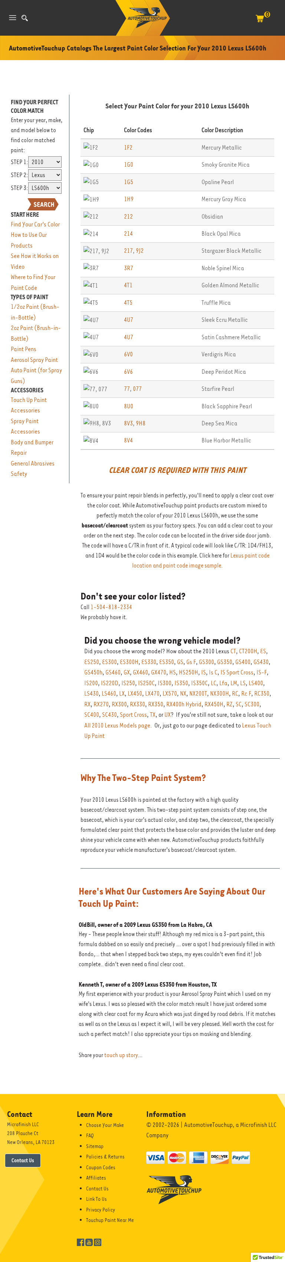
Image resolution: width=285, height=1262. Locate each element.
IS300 (164, 683)
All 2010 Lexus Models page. (118, 725)
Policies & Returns (105, 1157)
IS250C (146, 683)
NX (183, 693)
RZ (229, 704)
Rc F (246, 693)
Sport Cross (133, 714)
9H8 (140, 423)
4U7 (128, 319)
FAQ (90, 1135)
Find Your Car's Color (35, 224)
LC (213, 683)
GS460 (113, 672)
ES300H (129, 662)
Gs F (191, 662)
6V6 (128, 371)
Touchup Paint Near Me (110, 1220)
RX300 (119, 704)
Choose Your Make (105, 1125)
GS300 (206, 662)
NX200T (198, 693)
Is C (213, 672)
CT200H (248, 651)
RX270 (101, 704)
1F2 (128, 147)
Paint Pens (23, 349)
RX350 (155, 704)
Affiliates (96, 1178)
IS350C (199, 683)
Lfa (223, 683)
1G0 (128, 164)
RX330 (137, 704)
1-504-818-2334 (111, 607)
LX (122, 693)
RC (235, 693)
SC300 (252, 704)
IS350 (181, 683)
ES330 (148, 662)
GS (180, 662)
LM (233, 683)
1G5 (128, 182)
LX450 (135, 693)
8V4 (128, 440)
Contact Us (23, 1160)
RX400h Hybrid (184, 704)
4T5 (128, 302)
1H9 (129, 199)
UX (167, 714)
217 (128, 250)
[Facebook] (80, 1242)
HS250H (188, 672)
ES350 (166, 662)
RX (87, 704)
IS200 (91, 683)
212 (128, 216)
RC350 (261, 693)
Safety (19, 473)
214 (128, 233)
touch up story (121, 1055)
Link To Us (96, 1199)
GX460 (140, 672)
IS (203, 672)
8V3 (128, 423)
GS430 (261, 662)
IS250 (128, 683)
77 (127, 388)
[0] (260, 22)
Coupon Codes (100, 1167)
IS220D (109, 683)
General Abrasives (33, 463)
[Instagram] (97, 1242)
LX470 (152, 693)
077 (137, 388)
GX (127, 672)
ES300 (109, 662)
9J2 (140, 250)
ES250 (91, 662)
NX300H (219, 693)
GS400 (242, 662)
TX (152, 714)
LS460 (109, 693)
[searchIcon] (25, 18)
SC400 (91, 714)
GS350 (224, 662)
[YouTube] (89, 1242)
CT (233, 651)
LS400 (256, 683)
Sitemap (95, 1146)
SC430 (109, 714)
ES (263, 651)
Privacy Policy (100, 1210)
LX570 (170, 693)
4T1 (128, 285)
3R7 (128, 268)
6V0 (128, 354)
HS (172, 672)
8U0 (128, 406)
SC (239, 704)
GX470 (158, 672)
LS (243, 683)
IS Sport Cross (236, 672)
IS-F (261, 672)
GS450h (93, 672)
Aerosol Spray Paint (34, 359)
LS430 (91, 693)
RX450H (213, 704)
